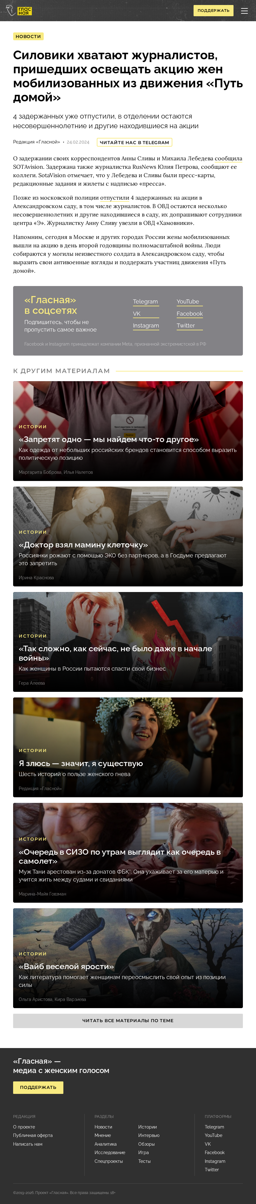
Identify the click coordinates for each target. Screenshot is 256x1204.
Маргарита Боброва (40, 472)
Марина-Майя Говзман (42, 893)
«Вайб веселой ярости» (66, 966)
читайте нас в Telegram (134, 142)
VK (136, 313)
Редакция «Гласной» (36, 142)
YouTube (188, 301)
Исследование (110, 1152)
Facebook (190, 313)
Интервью (149, 1135)
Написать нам (27, 1144)
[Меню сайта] (244, 11)
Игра (143, 1152)
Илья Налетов (78, 472)
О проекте (24, 1126)
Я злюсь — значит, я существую (81, 763)
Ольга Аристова (35, 999)
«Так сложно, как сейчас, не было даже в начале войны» (115, 653)
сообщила (228, 158)
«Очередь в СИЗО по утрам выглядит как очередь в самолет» (120, 856)
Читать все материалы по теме (127, 1020)
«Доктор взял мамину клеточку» (83, 544)
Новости (28, 36)
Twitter (186, 325)
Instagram (146, 325)
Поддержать (214, 10)
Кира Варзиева (70, 999)
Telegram (145, 301)
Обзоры (146, 1144)
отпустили (114, 197)
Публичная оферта (33, 1135)
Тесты (144, 1161)
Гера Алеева (32, 683)
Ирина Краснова (36, 577)
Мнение (103, 1135)
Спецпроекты (109, 1161)
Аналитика (106, 1144)
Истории (33, 427)
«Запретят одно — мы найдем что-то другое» (109, 439)
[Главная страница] (19, 10)
